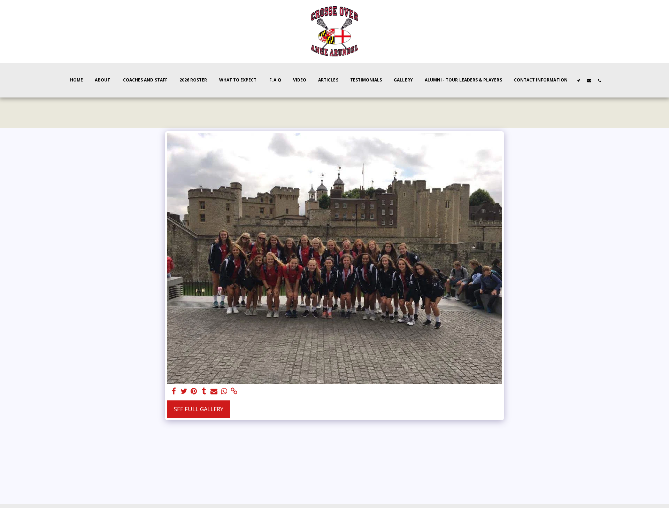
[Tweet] (183, 391)
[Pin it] (194, 391)
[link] (234, 391)
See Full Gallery (198, 409)
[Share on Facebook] (173, 391)
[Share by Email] (214, 391)
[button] (579, 80)
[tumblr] (204, 391)
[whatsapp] (224, 391)
